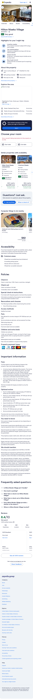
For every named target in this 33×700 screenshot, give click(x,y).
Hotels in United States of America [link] (10, 614)
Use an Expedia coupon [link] (7, 676)
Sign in (16, 128)
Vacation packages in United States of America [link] (12, 619)
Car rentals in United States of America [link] (11, 624)
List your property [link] (6, 588)
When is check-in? (23, 202)
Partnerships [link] (5, 590)
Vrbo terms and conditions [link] (8, 650)
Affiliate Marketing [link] (6, 601)
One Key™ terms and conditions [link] (9, 647)
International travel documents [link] (9, 679)
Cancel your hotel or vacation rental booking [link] (12, 668)
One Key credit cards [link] (7, 632)
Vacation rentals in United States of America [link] (12, 616)
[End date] (24, 144)
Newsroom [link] (4, 593)
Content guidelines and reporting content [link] (11, 658)
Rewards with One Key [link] (7, 630)
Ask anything (10, 202)
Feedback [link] (4, 604)
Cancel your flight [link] (6, 671)
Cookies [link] (4, 642)
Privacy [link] (3, 639)
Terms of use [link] (5, 645)
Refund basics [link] (5, 673)
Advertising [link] (4, 599)
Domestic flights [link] (5, 622)
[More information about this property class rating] (9, 32)
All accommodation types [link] (8, 627)
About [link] (3, 582)
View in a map (5, 104)
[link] (2, 7)
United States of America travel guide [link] (10, 611)
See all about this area (6, 117)
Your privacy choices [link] (6, 656)
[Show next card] (29, 13)
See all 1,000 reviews (6, 36)
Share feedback (17, 564)
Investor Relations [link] (6, 596)
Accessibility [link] (5, 653)
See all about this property (8, 80)
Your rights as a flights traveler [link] (9, 681)
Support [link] (4, 665)
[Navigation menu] (30, 2)
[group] (17, 202)
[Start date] (8, 144)
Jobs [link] (3, 585)
